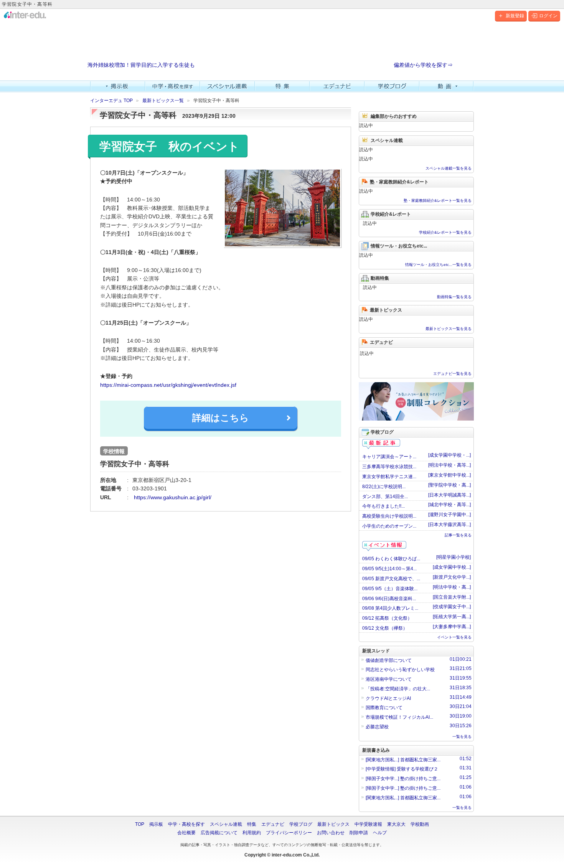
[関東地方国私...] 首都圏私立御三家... (419, 759)
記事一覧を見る (458, 535)
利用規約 (251, 832)
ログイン (548, 15)
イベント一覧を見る (454, 637)
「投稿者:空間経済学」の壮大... (419, 688)
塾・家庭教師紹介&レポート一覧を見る (438, 200)
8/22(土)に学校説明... (384, 486)
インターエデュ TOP (111, 100)
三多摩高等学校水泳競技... (389, 466)
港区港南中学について (419, 678)
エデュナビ (337, 86)
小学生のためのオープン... (389, 526)
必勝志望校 (419, 726)
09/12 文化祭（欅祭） (384, 628)
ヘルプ (380, 832)
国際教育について (419, 707)
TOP (139, 824)
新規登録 (515, 15)
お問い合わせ (331, 832)
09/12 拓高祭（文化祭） (387, 618)
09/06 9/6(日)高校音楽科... (389, 598)
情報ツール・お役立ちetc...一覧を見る (438, 264)
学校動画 (420, 824)
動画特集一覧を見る (454, 297)
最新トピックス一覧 (163, 100)
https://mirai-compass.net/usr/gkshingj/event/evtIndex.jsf (168, 385)
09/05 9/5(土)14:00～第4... (389, 568)
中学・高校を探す (172, 86)
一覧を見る (462, 736)
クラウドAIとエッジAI (419, 698)
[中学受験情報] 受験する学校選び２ (419, 768)
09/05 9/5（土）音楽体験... (389, 588)
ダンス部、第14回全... (385, 496)
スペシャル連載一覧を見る (448, 168)
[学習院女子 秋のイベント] (282, 208)
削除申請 (359, 832)
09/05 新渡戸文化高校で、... (391, 578)
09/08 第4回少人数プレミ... (390, 608)
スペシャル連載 (227, 86)
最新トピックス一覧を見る (448, 329)
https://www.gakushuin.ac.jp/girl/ (171, 497)
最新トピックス (333, 824)
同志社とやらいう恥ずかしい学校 (419, 669)
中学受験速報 (368, 824)
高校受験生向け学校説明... (389, 516)
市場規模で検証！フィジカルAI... (419, 716)
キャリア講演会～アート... (389, 456)
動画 (446, 86)
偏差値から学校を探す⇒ (423, 65)
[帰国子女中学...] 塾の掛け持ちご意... (419, 778)
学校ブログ (391, 86)
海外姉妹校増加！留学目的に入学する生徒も (141, 65)
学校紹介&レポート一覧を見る (445, 232)
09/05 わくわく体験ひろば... (391, 558)
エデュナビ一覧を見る (452, 373)
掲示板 (117, 86)
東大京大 (396, 824)
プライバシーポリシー (289, 832)
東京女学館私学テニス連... (389, 476)
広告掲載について (219, 832)
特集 (282, 86)
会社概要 (186, 832)
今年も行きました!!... (383, 506)
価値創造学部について (419, 660)
